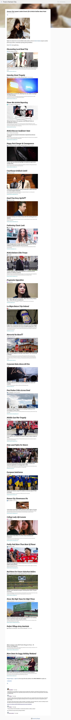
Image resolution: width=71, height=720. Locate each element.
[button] (7, 15)
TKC (11, 45)
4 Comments (13, 12)
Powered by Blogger (36, 718)
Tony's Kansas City (9, 2)
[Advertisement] (59, 46)
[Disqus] (28, 701)
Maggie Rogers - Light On (12, 678)
